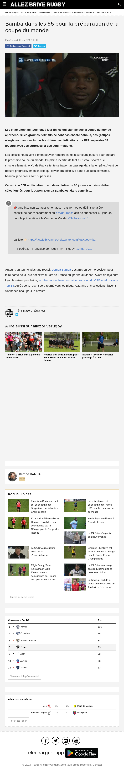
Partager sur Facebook (20, 46)
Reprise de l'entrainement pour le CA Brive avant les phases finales (61, 357)
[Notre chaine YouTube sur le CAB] (76, 740)
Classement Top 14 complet (24, 676)
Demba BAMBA (30, 474)
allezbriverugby (12, 12)
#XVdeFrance (64, 213)
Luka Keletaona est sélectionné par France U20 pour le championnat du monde (101, 506)
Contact (97, 764)
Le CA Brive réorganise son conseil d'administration (43, 551)
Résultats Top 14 (18, 720)
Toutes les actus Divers (22, 597)
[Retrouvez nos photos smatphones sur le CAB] (66, 740)
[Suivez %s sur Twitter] (17, 314)
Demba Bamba (61, 269)
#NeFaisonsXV (78, 218)
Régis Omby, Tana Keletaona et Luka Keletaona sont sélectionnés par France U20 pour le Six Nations (43, 572)
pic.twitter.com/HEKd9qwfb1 (77, 239)
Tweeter (41, 46)
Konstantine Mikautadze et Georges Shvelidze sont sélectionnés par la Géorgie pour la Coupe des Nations (45, 525)
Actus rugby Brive (28, 12)
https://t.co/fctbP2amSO (43, 239)
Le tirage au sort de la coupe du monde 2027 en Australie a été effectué (101, 583)
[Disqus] (62, 410)
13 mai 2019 (84, 248)
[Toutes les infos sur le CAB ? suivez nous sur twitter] (55, 740)
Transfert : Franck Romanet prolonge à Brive (97, 356)
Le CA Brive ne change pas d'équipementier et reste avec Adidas (100, 569)
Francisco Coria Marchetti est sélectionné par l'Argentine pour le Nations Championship (44, 506)
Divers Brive (44, 12)
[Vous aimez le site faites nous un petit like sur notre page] (45, 740)
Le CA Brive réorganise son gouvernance (100, 535)
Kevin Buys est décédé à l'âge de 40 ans (101, 520)
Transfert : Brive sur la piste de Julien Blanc (22, 356)
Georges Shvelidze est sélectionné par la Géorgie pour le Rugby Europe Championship (101, 553)
